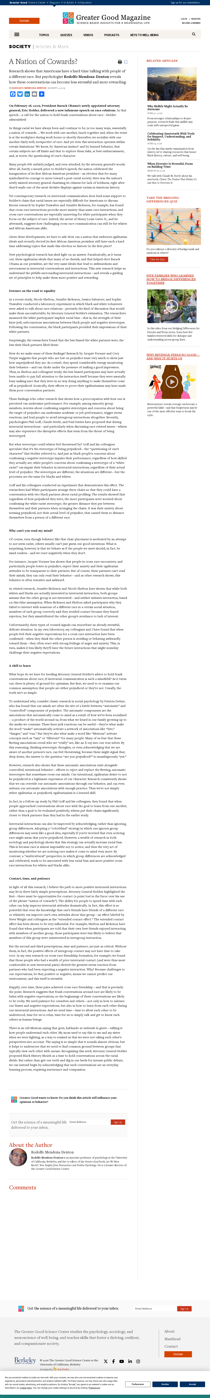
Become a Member (191, 23)
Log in (184, 19)
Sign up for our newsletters (185, 2)
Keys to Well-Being (144, 35)
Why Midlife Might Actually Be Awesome (167, 107)
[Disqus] (68, 1231)
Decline (165, 1384)
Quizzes (66, 35)
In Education (85, 2)
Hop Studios (63, 1369)
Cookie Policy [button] (26, 1388)
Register (195, 19)
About (169, 1331)
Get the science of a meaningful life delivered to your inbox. (39, 1125)
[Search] (193, 34)
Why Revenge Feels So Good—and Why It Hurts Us (173, 356)
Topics (44, 35)
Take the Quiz (157, 259)
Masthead (172, 1338)
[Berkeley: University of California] (25, 1360)
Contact (171, 1346)
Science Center (37, 2)
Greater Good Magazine (106, 18)
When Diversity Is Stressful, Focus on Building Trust (170, 165)
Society (20, 46)
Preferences (138, 1384)
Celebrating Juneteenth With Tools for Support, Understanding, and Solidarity (171, 136)
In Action (69, 2)
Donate (24, 20)
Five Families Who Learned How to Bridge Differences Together (171, 279)
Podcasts (111, 35)
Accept (192, 1384)
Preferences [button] (94, 1388)
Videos (88, 35)
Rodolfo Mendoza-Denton (29, 87)
